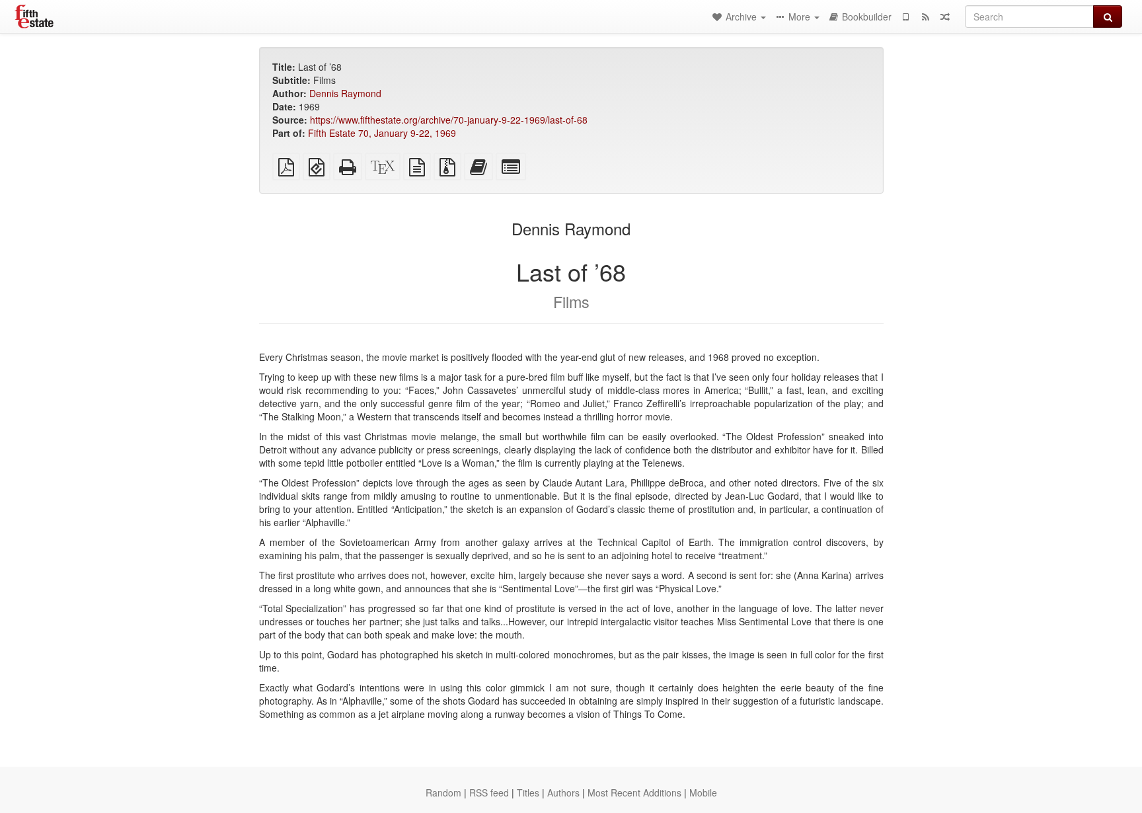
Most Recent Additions (634, 792)
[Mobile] (905, 16)
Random (443, 792)
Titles (528, 792)
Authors (563, 792)
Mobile (703, 792)
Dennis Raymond (345, 93)
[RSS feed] (925, 16)
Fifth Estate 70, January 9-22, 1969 (382, 132)
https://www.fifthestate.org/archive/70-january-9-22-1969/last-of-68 (449, 119)
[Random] (945, 16)
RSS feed (489, 792)
